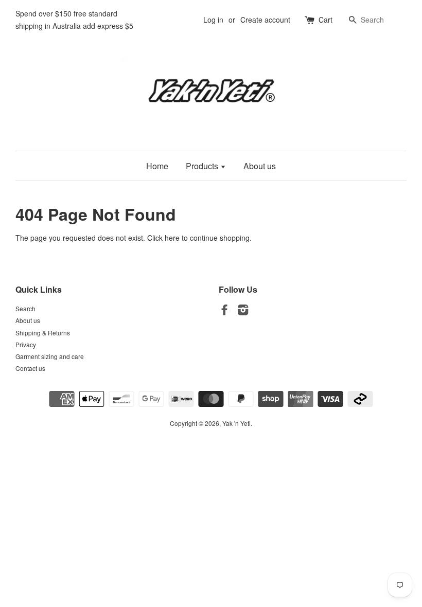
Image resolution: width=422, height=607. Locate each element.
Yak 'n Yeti (236, 423)
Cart (325, 19)
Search (25, 308)
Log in (213, 19)
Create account (265, 19)
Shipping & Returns (42, 332)
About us (259, 166)
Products (203, 166)
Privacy (25, 344)
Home (157, 166)
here (172, 238)
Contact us (30, 368)
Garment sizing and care (49, 356)
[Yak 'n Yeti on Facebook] (224, 311)
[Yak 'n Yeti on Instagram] (243, 311)
